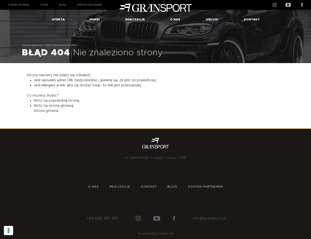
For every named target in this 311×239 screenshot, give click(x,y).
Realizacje (135, 19)
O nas (44, 4)
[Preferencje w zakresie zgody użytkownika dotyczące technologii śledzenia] (8, 230)
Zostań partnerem (89, 4)
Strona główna (18, 4)
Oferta (58, 19)
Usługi (212, 19)
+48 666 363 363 (102, 218)
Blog (62, 4)
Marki (94, 19)
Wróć (38, 100)
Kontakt (252, 19)
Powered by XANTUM (155, 234)
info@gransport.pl (209, 218)
